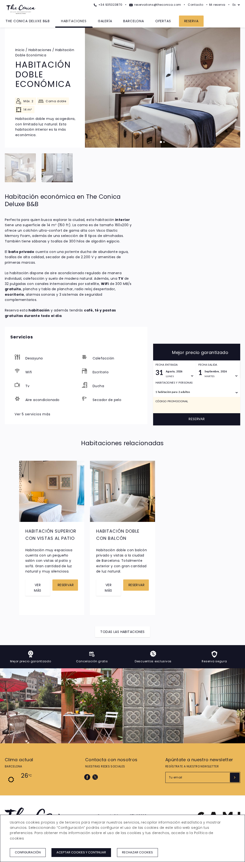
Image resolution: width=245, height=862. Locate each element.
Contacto (195, 5)
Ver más (37, 588)
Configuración (28, 852)
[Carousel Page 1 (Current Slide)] (161, 142)
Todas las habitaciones (122, 631)
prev (24, 494)
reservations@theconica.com (157, 5)
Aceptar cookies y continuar (81, 852)
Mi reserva (217, 5)
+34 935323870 (109, 5)
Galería (105, 21)
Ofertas (163, 21)
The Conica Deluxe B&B (28, 21)
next (79, 494)
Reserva (191, 21)
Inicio (20, 50)
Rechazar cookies (137, 852)
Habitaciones (74, 21)
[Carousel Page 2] (164, 142)
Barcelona (133, 21)
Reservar (197, 419)
